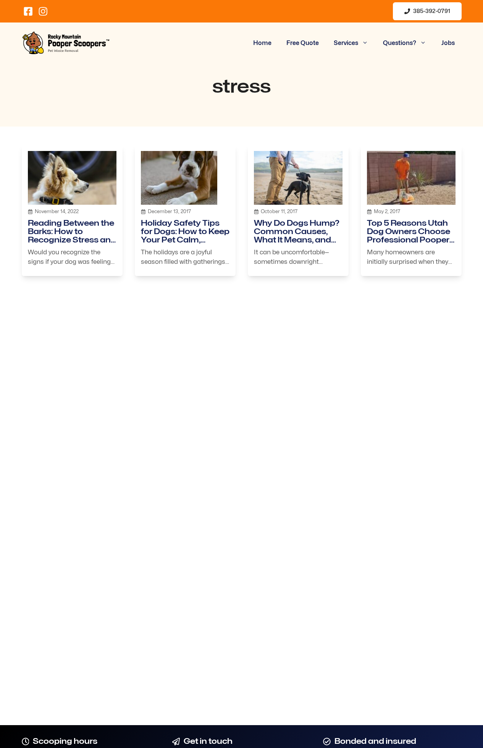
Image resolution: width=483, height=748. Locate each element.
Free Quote (302, 43)
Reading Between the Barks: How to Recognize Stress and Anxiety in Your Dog (72, 235)
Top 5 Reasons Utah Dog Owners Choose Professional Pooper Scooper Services (408, 235)
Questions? (399, 43)
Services (346, 43)
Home (262, 43)
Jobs (448, 43)
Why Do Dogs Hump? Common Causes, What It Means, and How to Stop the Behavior (296, 239)
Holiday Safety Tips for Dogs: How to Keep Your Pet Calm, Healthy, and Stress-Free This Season (185, 239)
